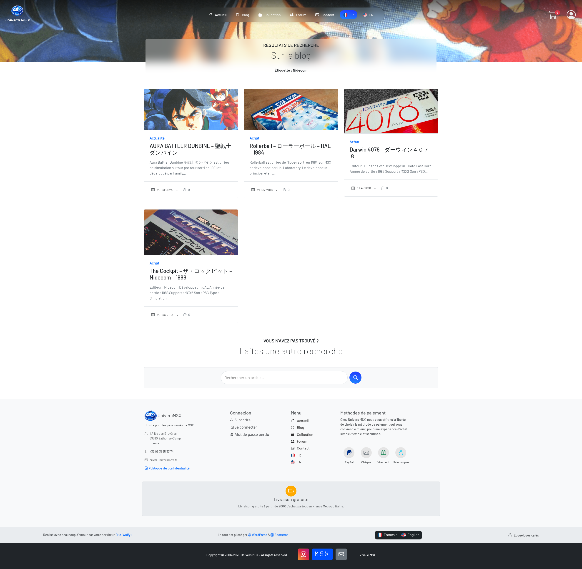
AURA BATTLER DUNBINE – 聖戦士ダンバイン (190, 149)
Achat (254, 138)
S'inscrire (242, 419)
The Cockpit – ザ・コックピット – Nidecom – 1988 (191, 274)
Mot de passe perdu (251, 434)
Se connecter (245, 427)
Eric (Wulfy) (123, 535)
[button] (552, 15)
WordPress (259, 535)
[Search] (355, 378)
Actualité (157, 138)
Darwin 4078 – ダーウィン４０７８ (389, 152)
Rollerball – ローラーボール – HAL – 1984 (290, 149)
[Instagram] (303, 554)
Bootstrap (281, 535)
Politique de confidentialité (169, 468)
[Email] (341, 554)
